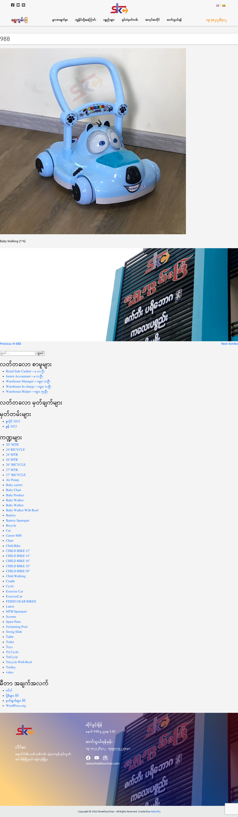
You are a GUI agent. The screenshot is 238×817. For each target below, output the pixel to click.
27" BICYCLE (16, 475)
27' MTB (12, 470)
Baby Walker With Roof (22, 510)
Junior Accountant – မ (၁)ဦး (24, 376)
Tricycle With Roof (19, 662)
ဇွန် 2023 (11, 426)
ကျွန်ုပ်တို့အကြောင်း (85, 19)
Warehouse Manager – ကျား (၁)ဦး (28, 381)
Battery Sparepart (17, 521)
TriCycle (12, 657)
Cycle (10, 586)
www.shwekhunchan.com (102, 763)
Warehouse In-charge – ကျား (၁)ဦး (29, 387)
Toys (9, 647)
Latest (10, 607)
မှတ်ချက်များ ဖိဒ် (16, 701)
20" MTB (12, 445)
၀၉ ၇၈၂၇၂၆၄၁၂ (216, 19)
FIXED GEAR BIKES (21, 601)
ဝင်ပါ (9, 690)
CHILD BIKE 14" (18, 556)
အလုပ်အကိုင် (152, 19)
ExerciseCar (14, 596)
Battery (11, 515)
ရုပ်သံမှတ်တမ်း (130, 19)
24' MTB (12, 455)
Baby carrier (14, 485)
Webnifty (155, 811)
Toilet (10, 642)
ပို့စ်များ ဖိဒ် (12, 696)
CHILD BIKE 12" (18, 551)
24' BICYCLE (15, 450)
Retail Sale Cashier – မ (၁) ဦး (25, 371)
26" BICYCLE (16, 465)
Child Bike (13, 546)
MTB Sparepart (16, 612)
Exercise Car (14, 591)
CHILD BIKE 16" (18, 561)
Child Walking (16, 576)
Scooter (11, 617)
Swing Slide (14, 632)
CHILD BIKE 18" (18, 566)
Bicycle (11, 526)
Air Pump (12, 480)
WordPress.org (16, 706)
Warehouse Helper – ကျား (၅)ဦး (27, 392)
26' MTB (12, 460)
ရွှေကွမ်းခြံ (20, 19)
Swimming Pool (17, 627)
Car (8, 531)
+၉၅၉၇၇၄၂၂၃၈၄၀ (119, 748)
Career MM (14, 536)
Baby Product (15, 495)
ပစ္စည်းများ (109, 19)
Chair (9, 541)
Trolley (11, 667)
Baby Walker (15, 500)
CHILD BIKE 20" (18, 571)
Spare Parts (13, 622)
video (9, 672)
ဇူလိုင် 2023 (13, 421)
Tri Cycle (12, 652)
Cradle (10, 581)
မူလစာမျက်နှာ (60, 19)
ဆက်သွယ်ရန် (174, 19)
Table (10, 637)
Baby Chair (13, 490)
